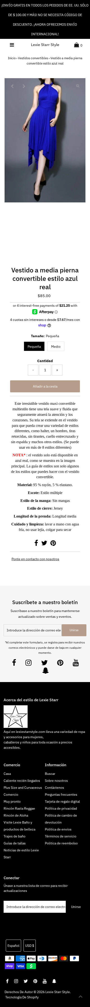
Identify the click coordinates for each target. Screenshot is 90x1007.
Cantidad (45, 361)
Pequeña (34, 346)
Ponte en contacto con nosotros (35, 559)
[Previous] (12, 86)
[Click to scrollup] (80, 997)
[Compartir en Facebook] (36, 544)
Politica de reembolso (61, 843)
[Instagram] (28, 664)
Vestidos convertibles (33, 58)
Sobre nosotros (56, 780)
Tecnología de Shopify (22, 997)
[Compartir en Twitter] (44, 544)
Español (13, 945)
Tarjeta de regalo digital (62, 801)
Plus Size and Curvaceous (23, 787)
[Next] (24, 86)
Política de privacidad (61, 808)
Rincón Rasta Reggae (19, 808)
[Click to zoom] (77, 86)
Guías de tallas (15, 843)
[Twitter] (44, 664)
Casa (7, 773)
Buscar (50, 773)
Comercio (11, 794)
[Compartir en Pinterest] (53, 544)
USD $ (29, 945)
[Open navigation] (12, 45)
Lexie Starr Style (45, 44)
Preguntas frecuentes (61, 794)
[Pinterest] (60, 664)
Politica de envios (58, 829)
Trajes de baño (14, 836)
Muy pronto (12, 801)
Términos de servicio (60, 836)
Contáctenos (54, 787)
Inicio (12, 58)
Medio (55, 346)
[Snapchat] (45, 672)
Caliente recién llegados (22, 780)
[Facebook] (14, 664)
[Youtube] (76, 664)
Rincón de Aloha (16, 815)
